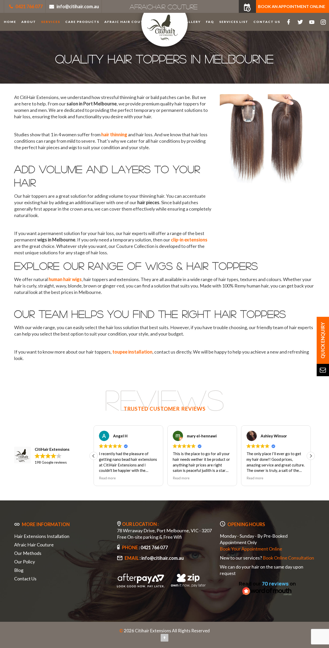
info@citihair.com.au (78, 6)
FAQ (210, 22)
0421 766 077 (29, 6)
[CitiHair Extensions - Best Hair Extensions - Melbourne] (164, 34)
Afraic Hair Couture (127, 22)
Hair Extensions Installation (41, 536)
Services (50, 22)
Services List (233, 22)
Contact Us (266, 22)
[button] (311, 456)
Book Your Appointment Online (251, 549)
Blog (18, 570)
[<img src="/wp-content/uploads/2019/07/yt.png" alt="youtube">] (311, 22)
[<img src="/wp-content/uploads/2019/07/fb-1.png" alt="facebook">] (288, 22)
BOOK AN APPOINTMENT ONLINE (291, 6)
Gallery (192, 22)
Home (10, 22)
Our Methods (27, 553)
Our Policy (24, 561)
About (28, 22)
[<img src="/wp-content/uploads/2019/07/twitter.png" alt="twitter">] (300, 22)
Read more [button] (107, 478)
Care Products (82, 22)
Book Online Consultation (288, 558)
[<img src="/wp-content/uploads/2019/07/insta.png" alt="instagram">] (323, 22)
